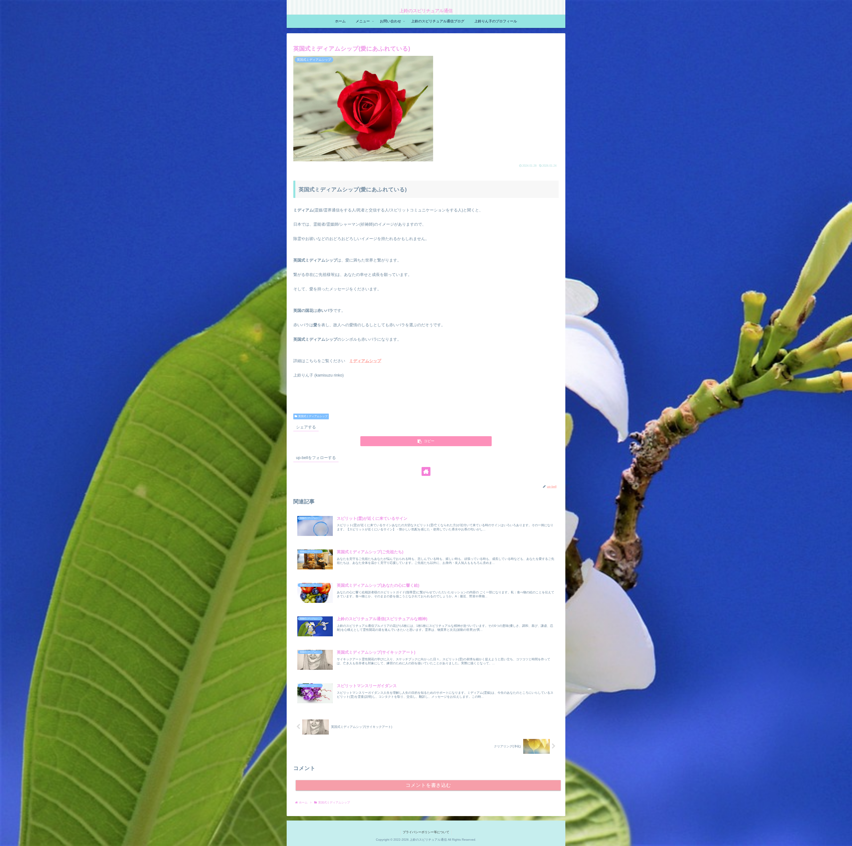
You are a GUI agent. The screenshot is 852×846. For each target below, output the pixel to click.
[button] (426, 441)
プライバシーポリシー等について (426, 832)
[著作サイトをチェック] (426, 471)
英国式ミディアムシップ (312, 416)
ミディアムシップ (365, 361)
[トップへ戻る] (845, 839)
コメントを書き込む (428, 785)
